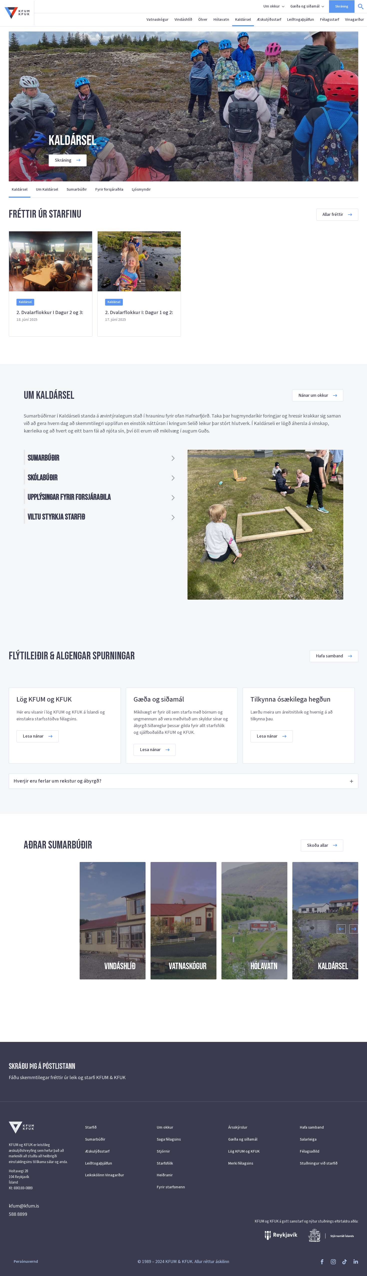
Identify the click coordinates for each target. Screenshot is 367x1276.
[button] (341, 928)
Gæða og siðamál (305, 6)
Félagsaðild (309, 1151)
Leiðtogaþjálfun (300, 19)
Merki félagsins (240, 1163)
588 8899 (18, 1214)
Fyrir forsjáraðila (109, 189)
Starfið (91, 1127)
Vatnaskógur (158, 19)
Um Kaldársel (47, 189)
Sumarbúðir (77, 189)
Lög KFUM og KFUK (244, 1151)
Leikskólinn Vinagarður (104, 1175)
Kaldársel (243, 19)
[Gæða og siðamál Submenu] (323, 6)
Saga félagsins (169, 1139)
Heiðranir (165, 1175)
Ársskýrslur (237, 1127)
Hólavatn (221, 19)
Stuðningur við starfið (319, 1163)
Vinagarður (354, 19)
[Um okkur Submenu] (283, 6)
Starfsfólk (165, 1163)
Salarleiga (308, 1139)
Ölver (202, 19)
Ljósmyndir (141, 189)
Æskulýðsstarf (269, 19)
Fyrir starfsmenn (171, 1187)
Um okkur (271, 6)
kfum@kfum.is (24, 1206)
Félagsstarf (329, 19)
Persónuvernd (26, 1261)
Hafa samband (312, 1127)
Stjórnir (163, 1151)
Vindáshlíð (183, 19)
